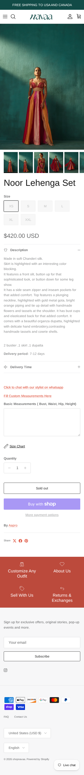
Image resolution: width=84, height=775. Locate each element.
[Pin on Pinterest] (26, 541)
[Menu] (5, 16)
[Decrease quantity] (8, 468)
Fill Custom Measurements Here (28, 396)
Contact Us (20, 716)
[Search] (15, 16)
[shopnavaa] (42, 16)
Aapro (13, 525)
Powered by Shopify (38, 759)
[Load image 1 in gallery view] (42, 87)
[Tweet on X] (14, 541)
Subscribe (42, 656)
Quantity (10, 458)
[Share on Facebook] (20, 541)
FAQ (6, 716)
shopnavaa (19, 759)
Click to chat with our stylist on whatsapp (33, 387)
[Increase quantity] (26, 468)
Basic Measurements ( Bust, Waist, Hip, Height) (40, 404)
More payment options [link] (42, 515)
